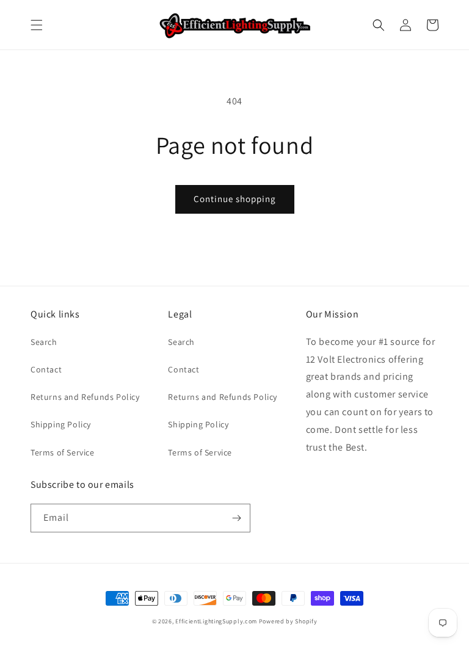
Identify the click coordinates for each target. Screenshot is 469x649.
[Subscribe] (236, 518)
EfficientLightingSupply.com (216, 621)
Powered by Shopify (288, 621)
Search (44, 341)
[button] (36, 25)
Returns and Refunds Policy (85, 396)
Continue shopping (235, 199)
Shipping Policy (61, 424)
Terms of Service (63, 452)
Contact (46, 369)
